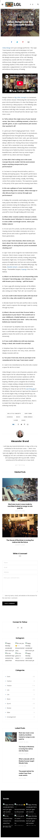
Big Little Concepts (20, 97)
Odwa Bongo (6, 48)
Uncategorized (11, 717)
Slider (16, 420)
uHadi (23, 420)
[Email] (28, 42)
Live (20, 17)
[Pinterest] (23, 42)
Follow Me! (7, 827)
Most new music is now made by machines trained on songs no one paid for (20, 506)
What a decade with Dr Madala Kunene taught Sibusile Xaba (26, 761)
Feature (9, 685)
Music (18, 417)
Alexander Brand (15, 29)
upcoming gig (30, 389)
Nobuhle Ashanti (12, 267)
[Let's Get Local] (13, 4)
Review (9, 708)
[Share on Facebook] (11, 42)
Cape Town (28, 413)
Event (8, 676)
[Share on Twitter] (17, 42)
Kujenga (24, 269)
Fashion (9, 681)
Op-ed (9, 703)
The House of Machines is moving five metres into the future (26, 749)
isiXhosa (10, 417)
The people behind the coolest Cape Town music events (26, 773)
